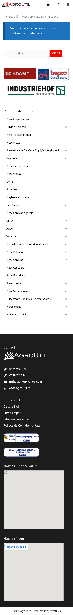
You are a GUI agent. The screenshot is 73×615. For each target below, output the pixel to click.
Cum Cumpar (12, 413)
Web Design (40, 611)
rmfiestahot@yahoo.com (25, 381)
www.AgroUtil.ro (19, 388)
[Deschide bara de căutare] (58, 4)
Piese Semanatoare (32, 16)
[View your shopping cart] (48, 4)
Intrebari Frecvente (16, 419)
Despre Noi (11, 406)
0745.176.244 (17, 375)
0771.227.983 (17, 369)
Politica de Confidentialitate (22, 425)
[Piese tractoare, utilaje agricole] (16, 4)
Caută (56, 53)
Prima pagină (10, 16)
